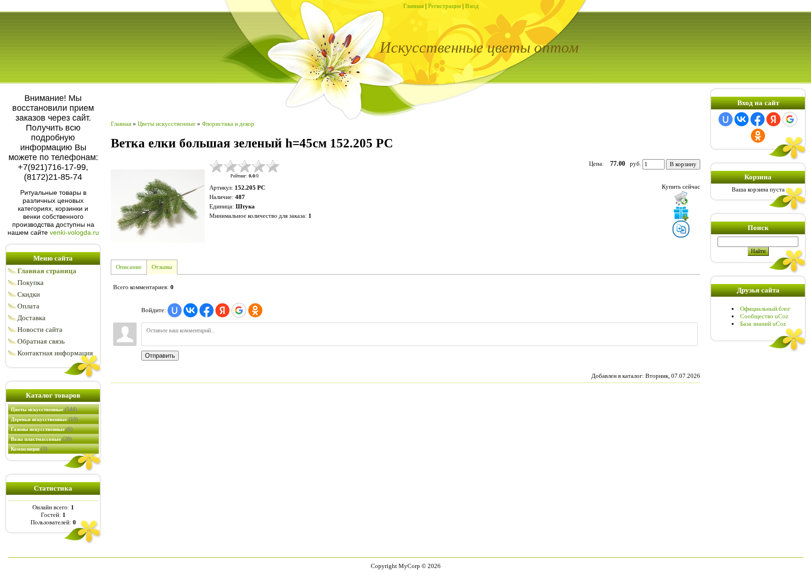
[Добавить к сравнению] (681, 229)
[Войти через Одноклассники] (255, 310)
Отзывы (162, 266)
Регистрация (444, 5)
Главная (413, 5)
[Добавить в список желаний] (681, 213)
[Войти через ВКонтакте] (191, 310)
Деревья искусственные (44, 419)
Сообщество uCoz (764, 316)
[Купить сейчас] (681, 198)
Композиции (29, 449)
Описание (129, 266)
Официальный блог (765, 308)
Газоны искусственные (42, 429)
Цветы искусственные (44, 409)
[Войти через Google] (238, 310)
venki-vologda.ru (74, 232)
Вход (472, 5)
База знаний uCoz (763, 323)
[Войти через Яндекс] (222, 310)
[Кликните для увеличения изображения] (158, 206)
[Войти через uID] (175, 310)
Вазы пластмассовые (41, 439)
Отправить (160, 355)
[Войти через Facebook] (206, 310)
